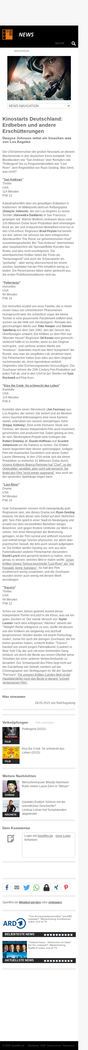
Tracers (9, 587)
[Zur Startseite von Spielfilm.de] (7, 38)
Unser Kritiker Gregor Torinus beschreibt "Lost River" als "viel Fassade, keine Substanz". (38, 563)
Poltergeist (11, 282)
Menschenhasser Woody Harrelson (45, 782)
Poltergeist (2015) (34, 729)
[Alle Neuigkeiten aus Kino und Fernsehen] (44, 34)
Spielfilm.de (45, 835)
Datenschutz (54, 1045)
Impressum (68, 1045)
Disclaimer (33, 1045)
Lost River (11, 484)
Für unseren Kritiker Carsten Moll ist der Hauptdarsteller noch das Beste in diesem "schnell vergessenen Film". (36, 678)
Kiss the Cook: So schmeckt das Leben (31, 385)
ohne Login (63, 835)
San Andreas (13, 179)
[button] (7, 887)
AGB (43, 1045)
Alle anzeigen (44, 722)
